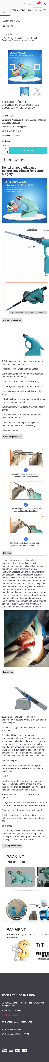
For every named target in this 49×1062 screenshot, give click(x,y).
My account (28, 4)
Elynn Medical (11, 20)
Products (14, 34)
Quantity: (5, 145)
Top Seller (16, 123)
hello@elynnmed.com (11, 1015)
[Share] (4, 160)
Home (4, 34)
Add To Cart (28, 150)
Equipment (26, 120)
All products (17, 120)
